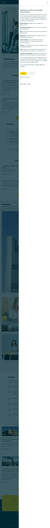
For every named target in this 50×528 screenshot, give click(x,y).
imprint (23, 66)
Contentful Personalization (26, 53)
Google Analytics (24, 39)
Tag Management (24, 23)
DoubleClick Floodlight (25, 27)
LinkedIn (22, 45)
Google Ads (22, 35)
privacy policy (39, 64)
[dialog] (25, 264)
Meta (21, 31)
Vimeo (21, 49)
